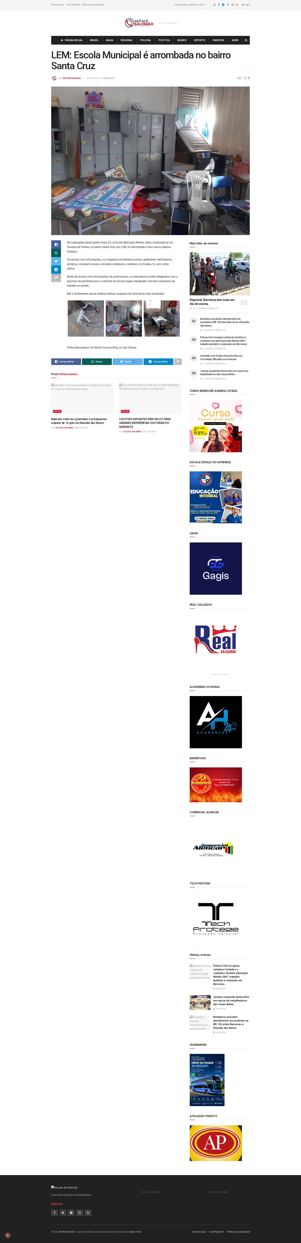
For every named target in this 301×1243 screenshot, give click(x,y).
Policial (145, 40)
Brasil (94, 40)
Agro (235, 40)
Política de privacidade (93, 4)
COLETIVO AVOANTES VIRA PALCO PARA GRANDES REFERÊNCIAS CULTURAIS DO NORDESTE (145, 423)
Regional (127, 40)
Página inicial (74, 40)
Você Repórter (73, 4)
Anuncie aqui (57, 4)
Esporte (199, 40)
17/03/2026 (150, 431)
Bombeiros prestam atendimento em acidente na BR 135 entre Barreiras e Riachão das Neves (224, 322)
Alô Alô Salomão (72, 78)
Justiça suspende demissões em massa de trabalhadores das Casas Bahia (231, 1000)
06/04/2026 (82, 428)
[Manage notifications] (7, 1235)
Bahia (109, 40)
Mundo (182, 40)
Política (164, 40)
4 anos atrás (92, 78)
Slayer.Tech (135, 1232)
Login (247, 4)
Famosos (218, 40)
